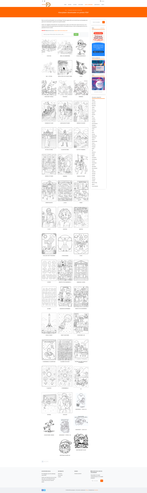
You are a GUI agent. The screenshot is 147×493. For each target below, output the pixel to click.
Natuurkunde (94, 141)
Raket (93, 148)
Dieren (93, 109)
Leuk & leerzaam (89, 4)
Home (65, 4)
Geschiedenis (95, 123)
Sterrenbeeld (94, 168)
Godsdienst (94, 127)
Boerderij (94, 105)
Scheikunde (94, 159)
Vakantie (93, 171)
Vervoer (93, 177)
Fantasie (93, 119)
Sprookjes (94, 166)
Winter (93, 184)
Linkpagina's (97, 4)
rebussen (56, 30)
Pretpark (93, 146)
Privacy (87, 490)
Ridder (93, 155)
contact (43, 480)
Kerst (93, 132)
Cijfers (93, 107)
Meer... (103, 4)
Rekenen (94, 152)
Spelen (93, 164)
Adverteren (60, 473)
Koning (93, 134)
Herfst (93, 128)
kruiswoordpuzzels (63, 30)
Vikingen (93, 179)
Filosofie (93, 121)
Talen (93, 170)
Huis (93, 130)
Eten (93, 116)
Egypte (93, 112)
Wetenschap (94, 182)
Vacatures (80, 4)
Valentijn (93, 173)
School (93, 161)
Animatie (93, 101)
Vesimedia (96, 490)
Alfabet (93, 100)
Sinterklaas (94, 162)
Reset (76, 34)
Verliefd (93, 175)
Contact (102, 1)
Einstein (93, 114)
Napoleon (94, 137)
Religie (93, 153)
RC (92, 150)
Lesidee (75, 4)
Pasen (93, 143)
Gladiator (94, 125)
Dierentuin (94, 110)
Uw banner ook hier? (98, 91)
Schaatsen (94, 157)
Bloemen (94, 103)
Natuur (93, 139)
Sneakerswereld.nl (77, 473)
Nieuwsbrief (60, 475)
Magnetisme (94, 136)
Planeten (94, 144)
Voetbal (93, 180)
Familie (93, 118)
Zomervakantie (95, 186)
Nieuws (69, 4)
